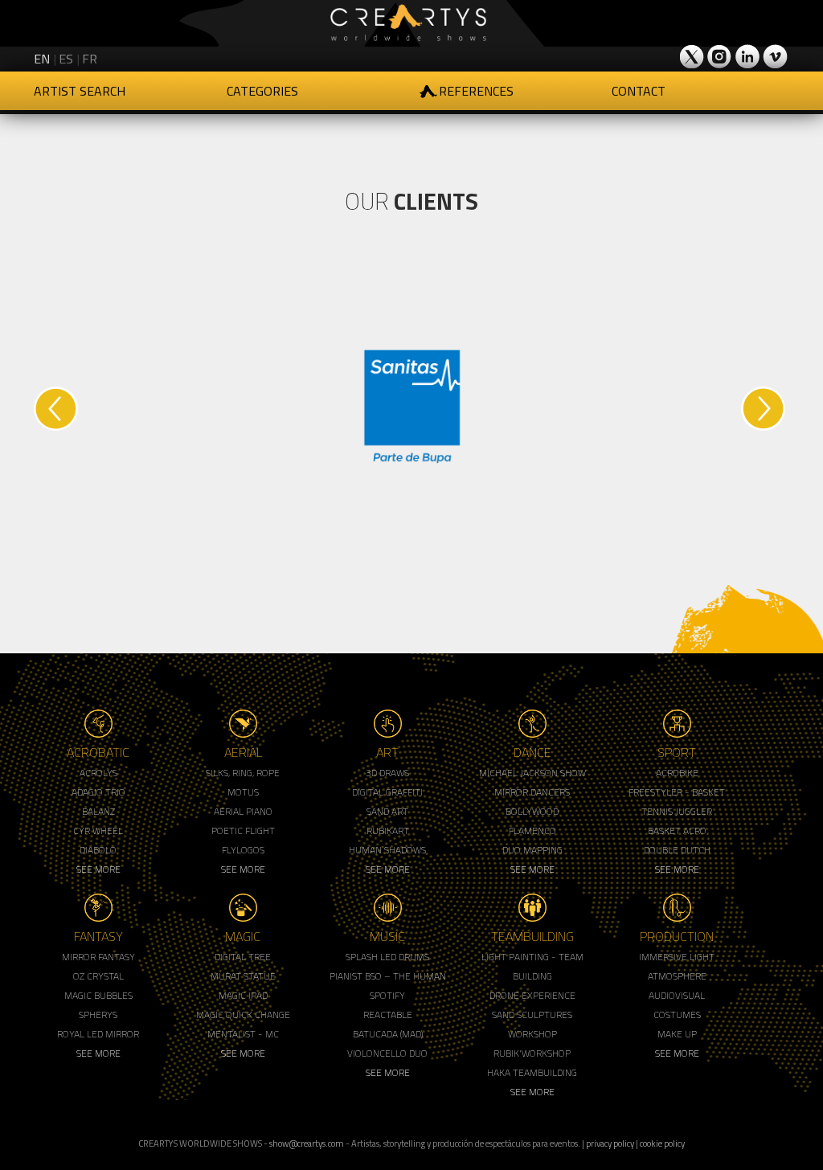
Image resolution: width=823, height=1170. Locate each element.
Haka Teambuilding (532, 1072)
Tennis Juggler (676, 811)
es (66, 58)
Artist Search (79, 90)
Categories (262, 90)
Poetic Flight (243, 830)
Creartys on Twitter (693, 56)
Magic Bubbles (98, 995)
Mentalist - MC (243, 1033)
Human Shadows (387, 849)
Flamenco (532, 830)
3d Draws (387, 772)
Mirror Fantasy (98, 956)
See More (98, 869)
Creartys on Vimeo (775, 56)
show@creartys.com (306, 1143)
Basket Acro (677, 830)
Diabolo (98, 849)
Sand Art (387, 811)
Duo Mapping (532, 849)
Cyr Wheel (98, 830)
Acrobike (677, 772)
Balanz (98, 811)
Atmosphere (677, 976)
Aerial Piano (243, 811)
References (476, 90)
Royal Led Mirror (98, 1033)
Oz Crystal (98, 976)
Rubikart (387, 830)
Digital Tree (243, 956)
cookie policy (662, 1143)
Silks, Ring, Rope (243, 772)
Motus (243, 792)
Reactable (387, 1014)
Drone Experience (532, 995)
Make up (677, 1033)
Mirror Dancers (532, 792)
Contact (638, 90)
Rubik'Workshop (532, 1053)
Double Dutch (677, 849)
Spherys (98, 1014)
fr (89, 58)
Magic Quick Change (243, 1014)
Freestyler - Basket (677, 792)
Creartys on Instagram (720, 56)
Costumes (677, 1014)
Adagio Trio (98, 792)
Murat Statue (243, 976)
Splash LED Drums (387, 956)
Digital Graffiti (387, 792)
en (42, 58)
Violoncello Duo (387, 1053)
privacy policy (610, 1143)
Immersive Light (676, 956)
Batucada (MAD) (388, 1033)
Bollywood (532, 811)
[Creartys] (411, 23)
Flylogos (243, 849)
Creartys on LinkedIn (747, 56)
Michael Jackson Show (532, 772)
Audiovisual (677, 995)
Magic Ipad (243, 995)
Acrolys (98, 772)
